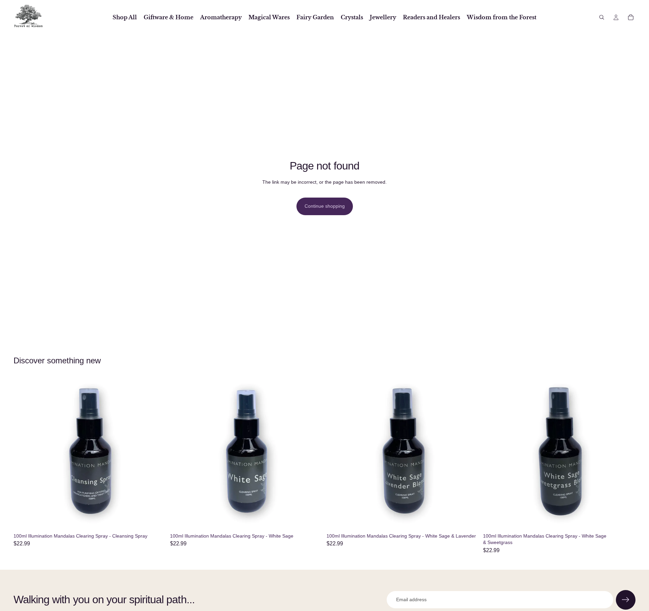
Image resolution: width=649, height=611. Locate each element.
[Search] (601, 17)
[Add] (155, 520)
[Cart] (630, 17)
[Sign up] (625, 600)
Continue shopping (325, 206)
